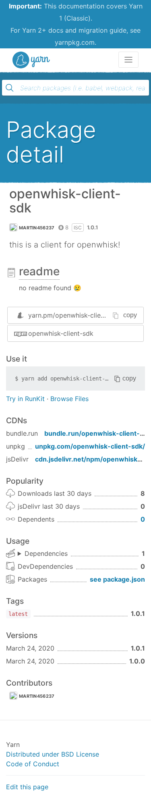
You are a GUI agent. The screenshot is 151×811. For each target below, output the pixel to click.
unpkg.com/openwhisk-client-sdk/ (90, 446)
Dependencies (46, 553)
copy (130, 315)
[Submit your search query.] (9, 87)
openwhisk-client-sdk (60, 333)
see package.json (117, 579)
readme (39, 271)
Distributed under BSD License (52, 754)
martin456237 (37, 228)
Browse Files (69, 399)
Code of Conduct (32, 764)
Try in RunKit (25, 399)
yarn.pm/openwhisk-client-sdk (74, 315)
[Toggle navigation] (128, 60)
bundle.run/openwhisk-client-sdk (97, 433)
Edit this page (27, 787)
